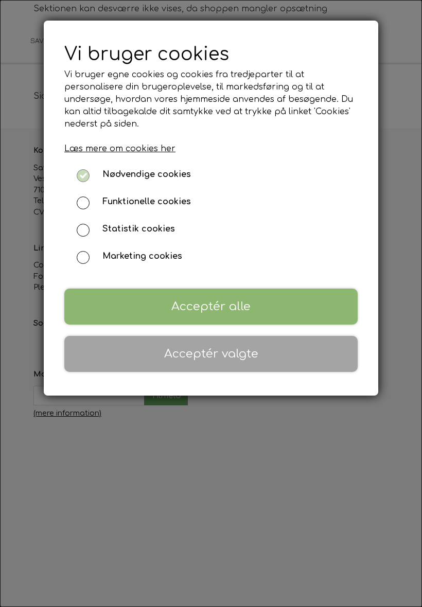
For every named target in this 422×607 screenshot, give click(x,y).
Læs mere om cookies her (119, 148)
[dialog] (211, 303)
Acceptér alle (211, 306)
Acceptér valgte (211, 353)
